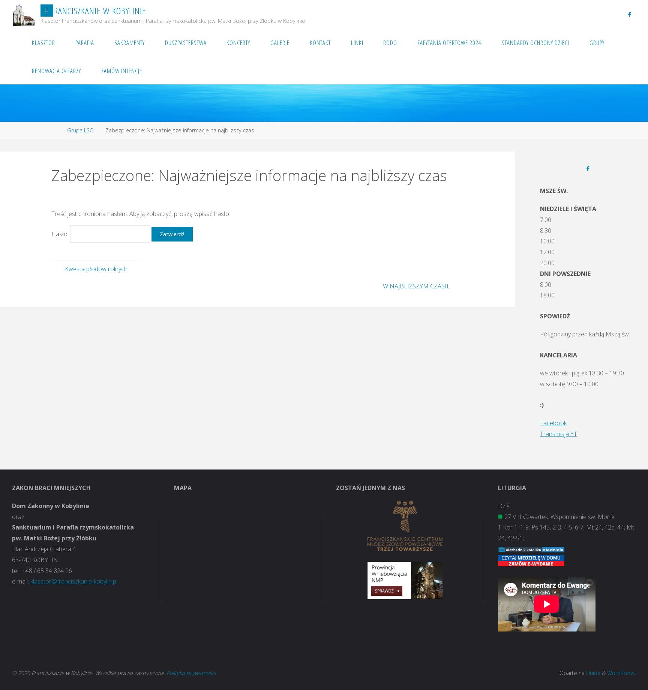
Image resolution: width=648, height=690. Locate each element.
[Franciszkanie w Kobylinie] (24, 14)
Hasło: (60, 234)
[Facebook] (629, 14)
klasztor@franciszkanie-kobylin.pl (73, 581)
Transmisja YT (558, 434)
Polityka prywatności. (191, 672)
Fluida (592, 672)
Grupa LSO (80, 130)
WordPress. (621, 672)
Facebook (553, 423)
